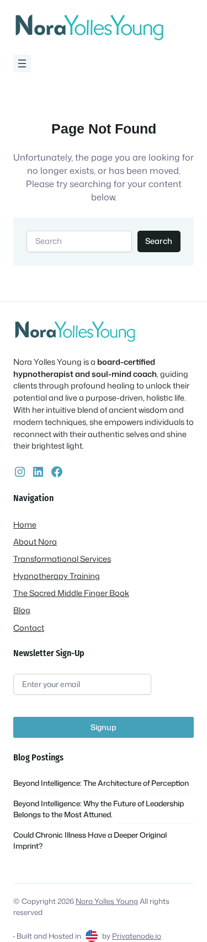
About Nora (35, 541)
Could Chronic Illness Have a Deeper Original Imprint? (90, 840)
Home (24, 524)
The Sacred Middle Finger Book (71, 593)
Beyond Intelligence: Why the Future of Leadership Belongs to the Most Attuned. (98, 808)
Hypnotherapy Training (56, 576)
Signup (103, 727)
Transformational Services (62, 559)
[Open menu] (22, 63)
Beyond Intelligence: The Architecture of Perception (101, 783)
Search (158, 241)
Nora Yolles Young (107, 901)
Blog (21, 610)
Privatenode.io (136, 935)
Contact (28, 628)
